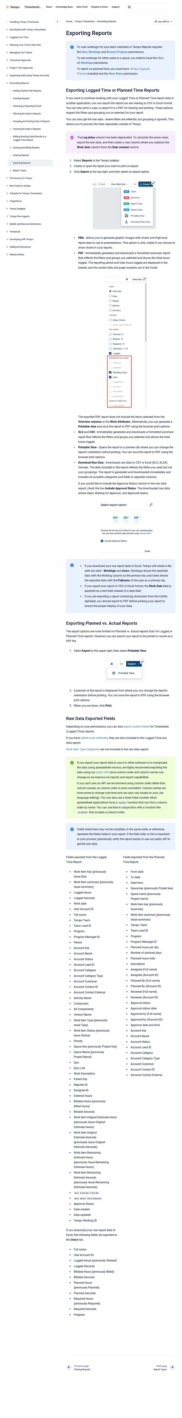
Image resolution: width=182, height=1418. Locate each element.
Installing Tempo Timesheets (24, 22)
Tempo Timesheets (84, 21)
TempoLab (15, 231)
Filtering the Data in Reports (27, 113)
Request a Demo (99, 7)
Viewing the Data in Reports (27, 129)
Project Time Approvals (21, 67)
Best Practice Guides (20, 185)
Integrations (16, 201)
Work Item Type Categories (83, 749)
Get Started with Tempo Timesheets (28, 29)
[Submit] (129, 7)
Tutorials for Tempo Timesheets (26, 193)
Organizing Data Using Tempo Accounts (29, 75)
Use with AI (163, 21)
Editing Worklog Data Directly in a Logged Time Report (29, 138)
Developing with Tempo (21, 239)
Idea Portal (81, 7)
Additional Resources (20, 247)
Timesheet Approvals (20, 60)
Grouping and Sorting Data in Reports (31, 121)
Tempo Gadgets (18, 208)
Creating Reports (21, 98)
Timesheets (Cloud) (33, 7)
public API (102, 772)
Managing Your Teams (21, 52)
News (49, 7)
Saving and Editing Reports (26, 147)
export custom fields (136, 726)
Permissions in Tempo (21, 178)
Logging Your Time (19, 37)
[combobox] (150, 7)
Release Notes (17, 254)
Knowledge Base (64, 7)
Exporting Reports (22, 163)
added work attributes (94, 738)
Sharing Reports (21, 155)
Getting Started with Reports (27, 90)
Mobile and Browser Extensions (25, 224)
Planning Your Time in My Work (25, 45)
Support (116, 7)
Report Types (19, 170)
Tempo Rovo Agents (20, 216)
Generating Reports (19, 83)
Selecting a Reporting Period (27, 106)
